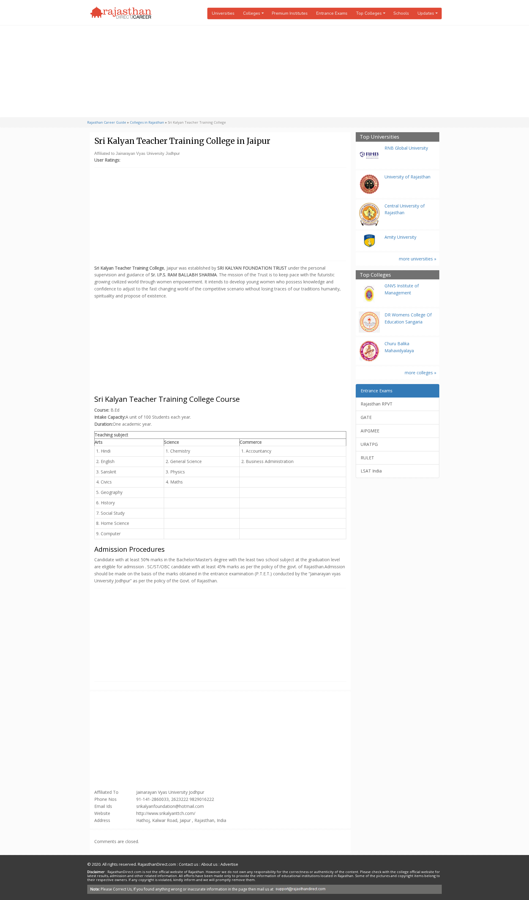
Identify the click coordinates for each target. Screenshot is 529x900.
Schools (401, 13)
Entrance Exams (331, 13)
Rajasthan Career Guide (106, 122)
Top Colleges (375, 275)
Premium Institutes (290, 13)
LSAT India (371, 471)
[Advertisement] (264, 71)
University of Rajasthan (407, 177)
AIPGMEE (370, 431)
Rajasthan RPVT (376, 404)
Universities (223, 13)
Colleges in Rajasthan (147, 122)
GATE (366, 417)
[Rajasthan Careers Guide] (121, 12)
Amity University (400, 237)
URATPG (369, 444)
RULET (367, 458)
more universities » (417, 259)
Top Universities (379, 137)
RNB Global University (406, 148)
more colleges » (420, 372)
